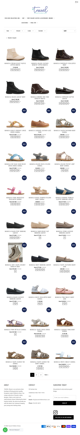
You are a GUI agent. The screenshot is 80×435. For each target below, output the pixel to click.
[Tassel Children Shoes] (40, 10)
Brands (51, 18)
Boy (23, 18)
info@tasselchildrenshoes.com (41, 399)
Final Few (33, 23)
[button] (8, 31)
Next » (46, 375)
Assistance (25, 23)
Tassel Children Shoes (14, 426)
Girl (18, 18)
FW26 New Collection (11, 18)
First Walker (31, 18)
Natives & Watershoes (41, 18)
